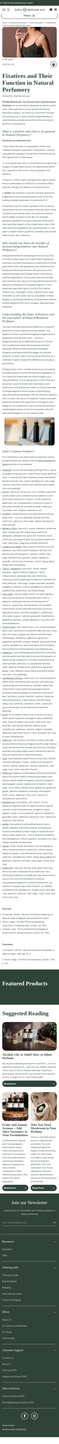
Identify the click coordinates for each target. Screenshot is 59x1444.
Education (7, 1249)
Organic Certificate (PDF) (14, 1376)
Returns (6, 1364)
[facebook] (24, 1416)
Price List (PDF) (9, 1370)
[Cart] (55, 9)
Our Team (7, 1332)
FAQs (4, 1255)
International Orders (12, 1293)
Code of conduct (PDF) (13, 1396)
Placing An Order (10, 1275)
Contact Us (7, 1358)
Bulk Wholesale (9, 1281)
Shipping (6, 1287)
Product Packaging (11, 1300)
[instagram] (34, 1416)
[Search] (8, 9)
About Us (6, 1319)
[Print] (53, 64)
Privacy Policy (8, 1425)
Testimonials (8, 1338)
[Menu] (3, 9)
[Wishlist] (51, 9)
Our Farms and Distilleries (14, 1325)
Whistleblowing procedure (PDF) (18, 1402)
